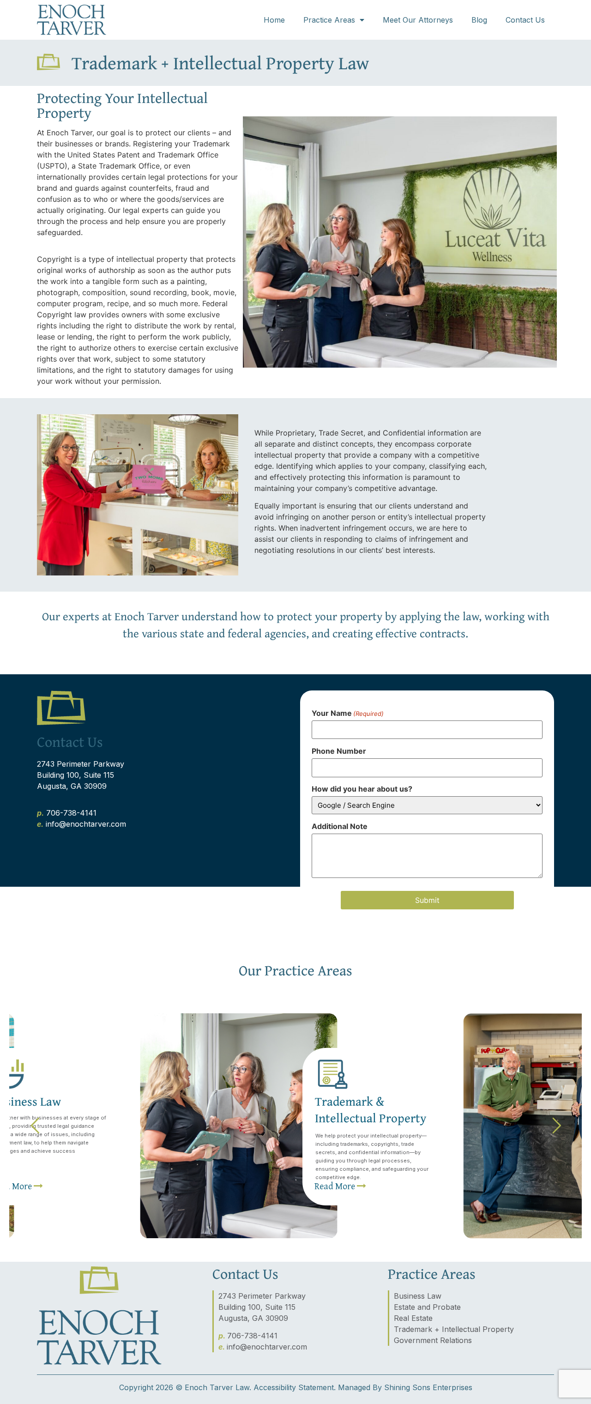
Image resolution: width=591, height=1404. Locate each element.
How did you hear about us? (362, 789)
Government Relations (433, 1340)
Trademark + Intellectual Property (454, 1329)
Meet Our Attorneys (418, 19)
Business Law (417, 1296)
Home (274, 19)
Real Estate (413, 1318)
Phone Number (339, 751)
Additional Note (340, 826)
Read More (335, 1186)
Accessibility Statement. (294, 1387)
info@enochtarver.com (86, 824)
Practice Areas (329, 19)
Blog (479, 19)
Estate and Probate (427, 1307)
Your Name (348, 713)
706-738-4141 (71, 812)
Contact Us (525, 19)
